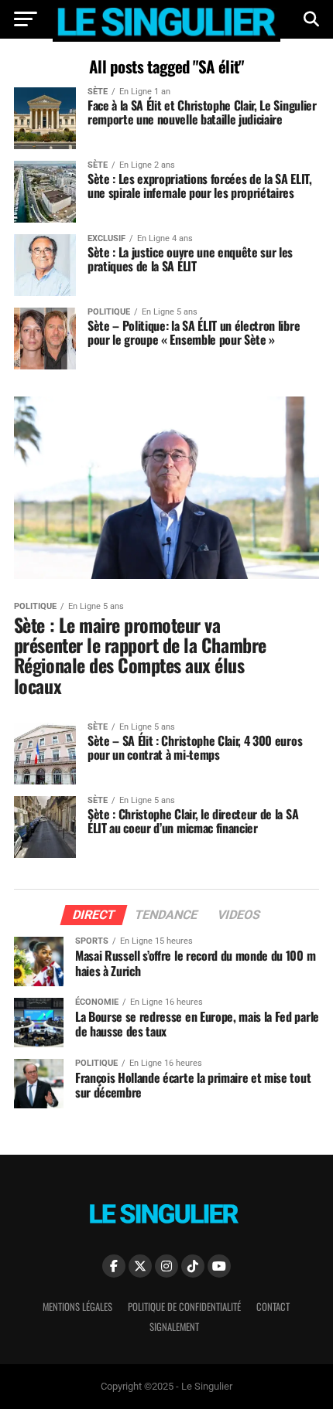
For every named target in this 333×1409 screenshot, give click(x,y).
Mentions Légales (77, 1306)
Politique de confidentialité (184, 1306)
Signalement (174, 1326)
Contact (273, 1306)
